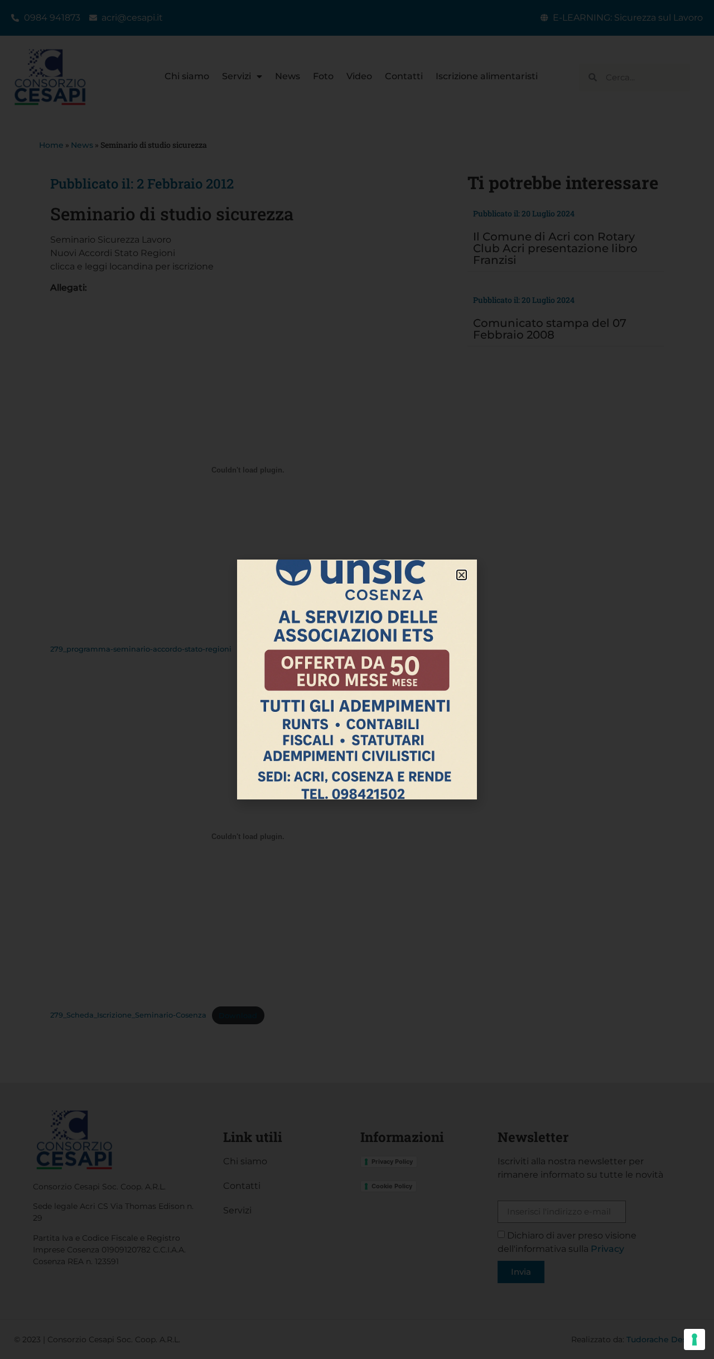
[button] (461, 575)
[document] (357, 679)
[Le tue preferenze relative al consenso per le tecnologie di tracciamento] (694, 1339)
